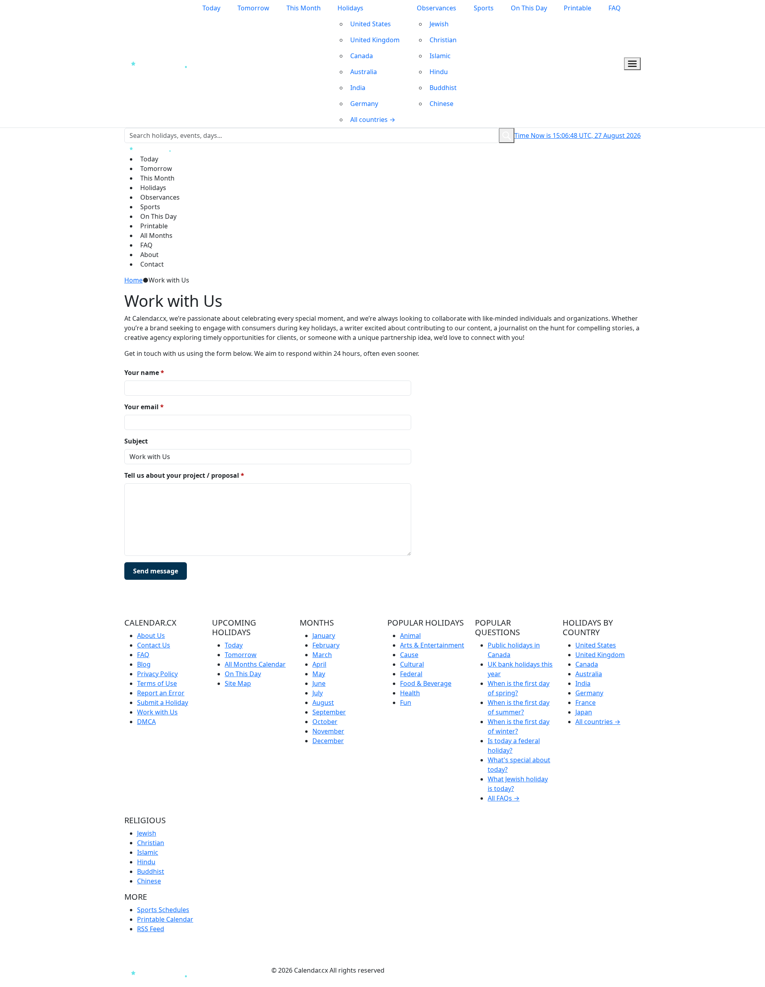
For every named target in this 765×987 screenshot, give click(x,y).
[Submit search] (506, 135)
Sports (484, 8)
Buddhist (443, 87)
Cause (409, 654)
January (323, 635)
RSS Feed (150, 928)
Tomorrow (253, 8)
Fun (405, 702)
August (323, 702)
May (318, 673)
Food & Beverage (425, 683)
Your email (144, 406)
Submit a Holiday (162, 702)
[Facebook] (208, 970)
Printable (577, 8)
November (328, 731)
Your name (144, 372)
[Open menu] (632, 64)
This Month (303, 8)
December (328, 740)
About (149, 254)
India (357, 87)
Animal (410, 635)
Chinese (441, 103)
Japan (583, 712)
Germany (364, 103)
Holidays (350, 8)
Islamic (440, 55)
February (325, 645)
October (324, 721)
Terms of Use (157, 683)
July (317, 693)
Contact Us (153, 645)
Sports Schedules (163, 909)
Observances (436, 8)
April (319, 664)
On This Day (529, 8)
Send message (155, 571)
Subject (136, 441)
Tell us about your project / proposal (184, 475)
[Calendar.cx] (161, 972)
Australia (363, 71)
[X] (267, 970)
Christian (443, 39)
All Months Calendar (255, 664)
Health (410, 693)
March (322, 654)
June (319, 683)
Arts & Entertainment (432, 645)
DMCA (146, 721)
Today (211, 8)
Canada (361, 55)
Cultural (412, 664)
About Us (151, 635)
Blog (144, 664)
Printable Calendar (165, 919)
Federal (411, 673)
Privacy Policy (157, 673)
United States (370, 24)
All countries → (372, 119)
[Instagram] (222, 970)
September (329, 712)
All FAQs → (504, 798)
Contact (152, 264)
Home (133, 280)
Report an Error (160, 693)
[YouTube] (252, 970)
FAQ (614, 8)
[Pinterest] (237, 970)
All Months (156, 235)
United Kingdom (375, 39)
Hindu (439, 71)
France (585, 702)
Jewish (439, 24)
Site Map (238, 683)
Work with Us (157, 712)
